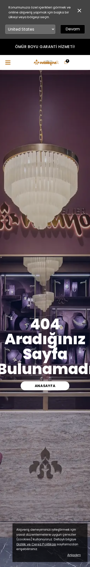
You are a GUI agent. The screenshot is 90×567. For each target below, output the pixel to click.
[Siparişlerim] (57, 62)
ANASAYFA (45, 385)
